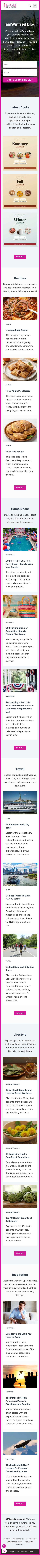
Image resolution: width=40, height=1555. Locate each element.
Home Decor (10, 555)
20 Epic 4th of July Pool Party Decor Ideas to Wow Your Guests (19, 564)
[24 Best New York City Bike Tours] (20, 945)
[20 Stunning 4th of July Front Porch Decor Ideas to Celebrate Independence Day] (20, 680)
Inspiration (10, 1328)
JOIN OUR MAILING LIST (20, 80)
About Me (7, 1539)
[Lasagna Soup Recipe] (20, 308)
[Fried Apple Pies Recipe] (20, 369)
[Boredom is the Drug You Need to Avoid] (20, 1312)
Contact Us (20, 1545)
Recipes (8, 324)
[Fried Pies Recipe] (20, 430)
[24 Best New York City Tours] (20, 802)
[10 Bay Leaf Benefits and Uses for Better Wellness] (20, 1068)
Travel (8, 818)
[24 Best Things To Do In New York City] (20, 874)
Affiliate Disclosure (14, 1542)
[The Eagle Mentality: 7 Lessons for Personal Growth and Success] (20, 1443)
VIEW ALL (20, 257)
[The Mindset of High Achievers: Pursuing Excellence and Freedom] (20, 1376)
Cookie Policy (31, 1539)
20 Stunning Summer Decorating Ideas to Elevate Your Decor (17, 631)
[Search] (30, 6)
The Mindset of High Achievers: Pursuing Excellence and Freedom (18, 1401)
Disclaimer (29, 1542)
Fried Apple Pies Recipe (18, 391)
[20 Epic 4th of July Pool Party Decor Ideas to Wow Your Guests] (20, 539)
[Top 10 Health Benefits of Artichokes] (20, 1196)
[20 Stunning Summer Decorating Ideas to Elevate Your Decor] (20, 606)
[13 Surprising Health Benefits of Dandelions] (20, 1132)
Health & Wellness (12, 1084)
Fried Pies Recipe (15, 451)
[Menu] (35, 6)
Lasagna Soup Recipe (17, 330)
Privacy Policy (18, 1539)
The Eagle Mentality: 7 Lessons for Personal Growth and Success (17, 1468)
